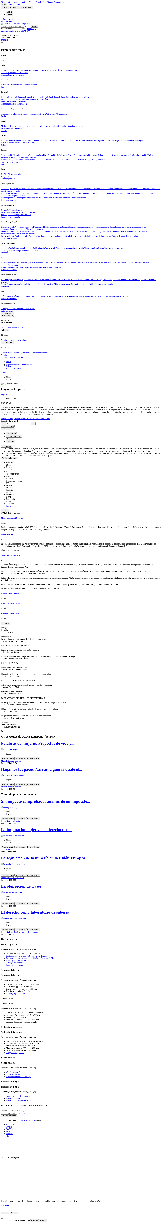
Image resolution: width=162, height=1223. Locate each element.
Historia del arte (66, 70)
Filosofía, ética (139, 279)
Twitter (9, 1127)
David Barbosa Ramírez (11, 932)
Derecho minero (144, 193)
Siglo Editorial (7, 311)
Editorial (32, 2)
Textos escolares (132, 236)
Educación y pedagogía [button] (10, 217)
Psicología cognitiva (45, 236)
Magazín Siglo (24, 353)
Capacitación (20, 227)
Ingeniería (26, 284)
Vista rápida (20, 758)
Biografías (5, 176)
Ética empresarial (14, 174)
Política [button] (4, 145)
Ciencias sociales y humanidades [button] (14, 104)
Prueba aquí (31, 29)
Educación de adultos (109, 227)
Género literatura (86, 140)
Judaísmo (67, 160)
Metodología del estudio (25, 234)
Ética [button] (3, 164)
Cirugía (21, 248)
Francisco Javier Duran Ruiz (12, 878)
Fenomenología (43, 263)
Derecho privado (25, 195)
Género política (99, 140)
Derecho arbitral (85, 189)
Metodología (21, 143)
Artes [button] (3, 60)
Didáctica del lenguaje (42, 227)
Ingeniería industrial (25, 99)
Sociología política (140, 155)
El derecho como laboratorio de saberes (35, 912)
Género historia (73, 140)
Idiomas (12, 234)
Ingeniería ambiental (35, 97)
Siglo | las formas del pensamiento (15, 2)
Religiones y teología (27, 157)
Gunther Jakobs (7, 849)
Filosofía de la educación (127, 231)
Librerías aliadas (21, 340)
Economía (5, 128)
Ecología (100, 279)
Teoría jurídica (25, 215)
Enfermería (28, 248)
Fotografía (55, 70)
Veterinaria (33, 250)
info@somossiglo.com (15, 1053)
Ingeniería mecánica (41, 99)
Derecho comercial (124, 189)
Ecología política (34, 126)
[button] (7, 19)
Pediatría (12, 250)
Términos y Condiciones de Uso (19, 1096)
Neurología (79, 248)
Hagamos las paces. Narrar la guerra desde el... (41, 769)
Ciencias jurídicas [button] (8, 179)
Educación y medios (100, 231)
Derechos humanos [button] (8, 200)
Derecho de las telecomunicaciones (31, 193)
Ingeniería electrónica (80, 97)
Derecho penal (13, 195)
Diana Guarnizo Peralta (10, 821)
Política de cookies (13, 1098)
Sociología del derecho (10, 215)
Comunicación (59, 2)
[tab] (81, 446)
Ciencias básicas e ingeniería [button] (12, 75)
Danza (36, 70)
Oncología (5, 250)
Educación (129, 279)
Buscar (34, 26)
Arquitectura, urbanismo (30, 279)
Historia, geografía (14, 284)
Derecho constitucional (141, 189)
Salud (87, 236)
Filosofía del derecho (9, 212)
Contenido (5, 623)
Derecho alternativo (56, 189)
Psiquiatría (20, 250)
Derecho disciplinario (53, 193)
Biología (13, 85)
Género (4, 284)
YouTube (9, 1129)
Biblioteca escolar (8, 227)
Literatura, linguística (38, 284)
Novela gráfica (108, 296)
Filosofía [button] (4, 253)
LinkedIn (9, 1134)
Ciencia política (7, 155)
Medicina (50, 284)
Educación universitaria (82, 231)
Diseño (42, 70)
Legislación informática (27, 212)
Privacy (24, 1120)
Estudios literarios (121, 296)
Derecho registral (35, 198)
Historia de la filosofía (10, 267)
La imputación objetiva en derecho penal (36, 829)
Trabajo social (27, 114)
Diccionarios (30, 309)
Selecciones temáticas (39, 353)
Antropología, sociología (11, 279)
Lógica (31, 267)
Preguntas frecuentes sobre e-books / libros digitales (26, 956)
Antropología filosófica (10, 263)
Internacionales (18, 327)
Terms (33, 1120)
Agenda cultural (7, 342)
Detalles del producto (9, 458)
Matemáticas (15, 101)
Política (10, 210)
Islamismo (5, 160)
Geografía (19, 128)
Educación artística (75, 227)
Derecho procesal (8, 198)
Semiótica (46, 267)
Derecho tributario (62, 198)
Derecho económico (70, 193)
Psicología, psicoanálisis (104, 284)
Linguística (11, 143)
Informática (5, 101)
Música (75, 70)
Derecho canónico (99, 189)
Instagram (10, 1131)
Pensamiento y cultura (80, 284)
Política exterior (92, 155)
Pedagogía (5, 236)
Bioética (4, 174)
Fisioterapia (60, 248)
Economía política (36, 155)
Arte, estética (45, 279)
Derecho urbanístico (78, 198)
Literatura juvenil (51, 296)
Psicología (15, 157)
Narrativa (62, 296)
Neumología (70, 248)
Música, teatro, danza (62, 284)
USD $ (9, 12)
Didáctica (29, 227)
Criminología (6, 189)
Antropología (51, 114)
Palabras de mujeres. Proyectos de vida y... (37, 743)
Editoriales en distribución (7, 314)
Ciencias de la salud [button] (9, 238)
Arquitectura (6, 70)
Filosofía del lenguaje (118, 263)
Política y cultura (105, 155)
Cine (32, 70)
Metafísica (38, 267)
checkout (4, 40)
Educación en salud (18, 229)
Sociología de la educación (100, 236)
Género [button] (4, 131)
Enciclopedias (19, 309)
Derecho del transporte (21, 189)
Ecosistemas (59, 126)
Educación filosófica (9, 231)
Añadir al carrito (8, 426)
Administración (39, 114)
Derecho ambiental (71, 189)
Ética (59, 267)
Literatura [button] (5, 286)
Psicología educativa (61, 236)
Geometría (33, 85)
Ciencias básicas (57, 279)
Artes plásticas (17, 70)
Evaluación (112, 231)
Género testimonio (127, 140)
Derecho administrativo (39, 189)
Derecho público (21, 198)
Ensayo (28, 296)
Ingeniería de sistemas (63, 97)
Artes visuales (69, 279)
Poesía (12, 236)
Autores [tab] (10, 439)
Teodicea (53, 267)
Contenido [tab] (10, 442)
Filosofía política (49, 155)
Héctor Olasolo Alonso (30, 932)
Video (85, 70)
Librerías (5, 330)
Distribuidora (41, 2)
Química (23, 101)
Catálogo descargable (14, 963)
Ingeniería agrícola (19, 97)
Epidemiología (39, 248)
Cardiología (13, 248)
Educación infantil (38, 231)
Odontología (97, 248)
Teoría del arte (22, 72)
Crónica (16, 296)
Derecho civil (111, 189)
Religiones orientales (17, 160)
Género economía (32, 140)
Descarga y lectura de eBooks (18, 960)
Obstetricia (88, 248)
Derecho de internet (9, 193)
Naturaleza (79, 126)
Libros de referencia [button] (9, 299)
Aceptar (14, 1213)
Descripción (6, 446)
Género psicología (112, 140)
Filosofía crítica (70, 263)
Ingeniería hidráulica (9, 99)
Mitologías (75, 160)
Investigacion (69, 126)
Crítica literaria (7, 296)
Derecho (4, 140)
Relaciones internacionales (122, 155)
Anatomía (5, 248)
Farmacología (50, 248)
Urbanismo (13, 162)
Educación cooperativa (92, 227)
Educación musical (52, 231)
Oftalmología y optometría (112, 248)
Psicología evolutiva (77, 236)
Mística (82, 160)
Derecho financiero (85, 193)
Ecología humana (21, 126)
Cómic (3, 72)
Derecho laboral (117, 193)
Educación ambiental (59, 227)
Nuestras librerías (8, 340)
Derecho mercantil (131, 193)
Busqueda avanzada (16, 357)
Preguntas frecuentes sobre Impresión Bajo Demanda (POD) (30, 958)
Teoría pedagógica (118, 236)
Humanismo (23, 267)
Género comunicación (16, 140)
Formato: (5, 421)
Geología (25, 85)
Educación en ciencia (126, 227)
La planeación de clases (21, 886)
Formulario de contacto (15, 965)
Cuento (22, 296)
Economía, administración (114, 279)
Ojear (3, 373)
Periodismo (30, 143)
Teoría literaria (96, 296)
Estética (48, 70)
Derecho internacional (102, 193)
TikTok (9, 1136)
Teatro (80, 70)
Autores (5, 510)
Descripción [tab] (11, 434)
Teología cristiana (99, 160)
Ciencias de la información (11, 114)
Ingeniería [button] (5, 87)
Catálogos (27, 70)
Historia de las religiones (53, 160)
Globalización (62, 155)
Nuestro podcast (4, 356)
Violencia (151, 155)
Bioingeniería (6, 97)
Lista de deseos (33, 758)
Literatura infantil (38, 296)
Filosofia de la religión (35, 160)
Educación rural (66, 231)
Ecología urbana (47, 126)
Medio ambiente (7, 126)
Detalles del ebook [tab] (14, 436)
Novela (69, 296)
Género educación (47, 140)
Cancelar (5, 1213)
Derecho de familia (12, 191)
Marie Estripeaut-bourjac (11, 761)
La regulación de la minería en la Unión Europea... (44, 858)
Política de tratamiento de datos (18, 1100)
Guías (11, 309)
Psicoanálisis (6, 157)
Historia (4, 143)
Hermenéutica (13, 265)
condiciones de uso (22, 1113)
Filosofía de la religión (85, 263)
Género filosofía (60, 140)
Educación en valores (34, 229)
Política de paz (80, 155)
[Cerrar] (2, 1218)
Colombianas (6, 327)
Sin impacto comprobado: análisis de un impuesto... (45, 801)
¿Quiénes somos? (13, 1072)
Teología (88, 160)
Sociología (138, 140)
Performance (11, 72)
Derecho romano (48, 198)
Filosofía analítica (56, 263)
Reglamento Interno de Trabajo (18, 1077)
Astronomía (5, 85)
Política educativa (22, 236)
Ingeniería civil (49, 97)
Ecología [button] (4, 116)
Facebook (10, 1124)
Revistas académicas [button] (9, 270)
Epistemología (25, 263)
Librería (50, 2)
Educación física (24, 231)
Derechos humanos (21, 155)
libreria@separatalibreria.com (17, 993)
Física (19, 85)
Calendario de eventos (10, 353)
